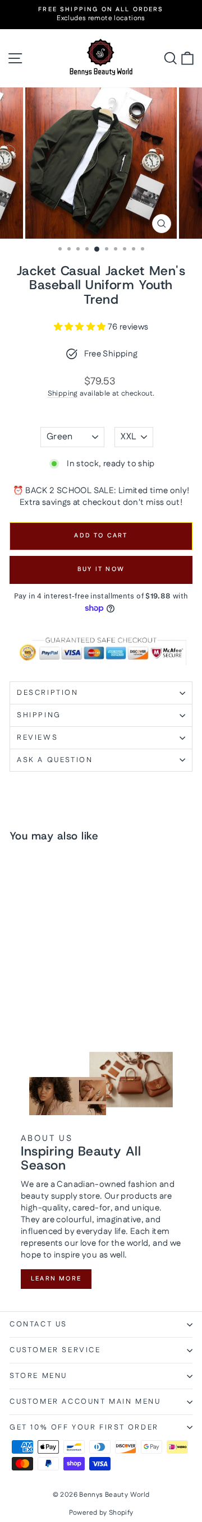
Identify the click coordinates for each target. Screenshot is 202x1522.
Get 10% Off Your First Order (84, 1427)
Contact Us (38, 1324)
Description (48, 693)
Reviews (37, 737)
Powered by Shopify (101, 1513)
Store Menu (38, 1376)
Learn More (56, 1278)
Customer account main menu (85, 1401)
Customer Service (55, 1350)
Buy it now (101, 569)
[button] (81, 327)
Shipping (63, 393)
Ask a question (55, 760)
